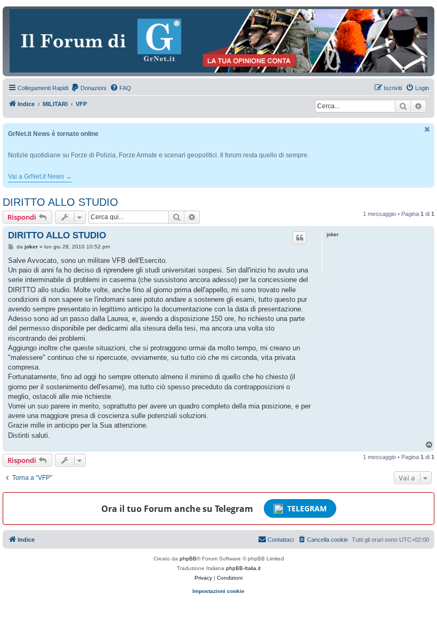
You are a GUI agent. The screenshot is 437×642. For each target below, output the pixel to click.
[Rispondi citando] (299, 237)
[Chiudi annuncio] (427, 129)
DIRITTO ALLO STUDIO (60, 202)
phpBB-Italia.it (243, 568)
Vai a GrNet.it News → (40, 176)
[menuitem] (88, 88)
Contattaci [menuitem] (281, 539)
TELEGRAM (307, 508)
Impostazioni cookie (218, 591)
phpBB (188, 558)
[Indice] (218, 41)
